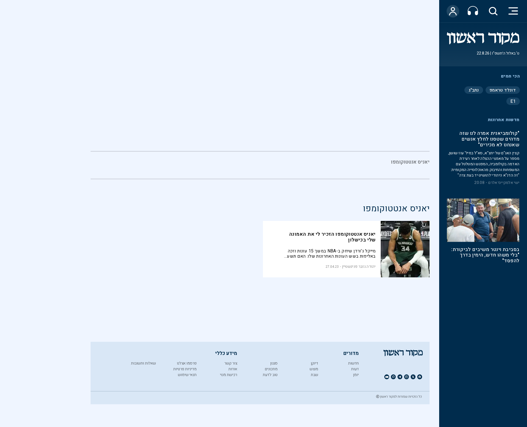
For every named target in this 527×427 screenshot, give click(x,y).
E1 (513, 101)
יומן (356, 375)
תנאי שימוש (187, 375)
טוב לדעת (270, 375)
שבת (314, 375)
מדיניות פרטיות (185, 369)
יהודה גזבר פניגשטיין (359, 266)
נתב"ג (474, 90)
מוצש (314, 369)
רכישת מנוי (228, 375)
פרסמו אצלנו (187, 363)
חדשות (353, 363)
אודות (232, 369)
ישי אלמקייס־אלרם (503, 183)
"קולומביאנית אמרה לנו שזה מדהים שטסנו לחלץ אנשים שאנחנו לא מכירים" (489, 139)
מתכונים (271, 369)
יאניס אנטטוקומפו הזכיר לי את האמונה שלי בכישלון (332, 237)
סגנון (273, 363)
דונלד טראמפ (503, 90)
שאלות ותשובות (143, 363)
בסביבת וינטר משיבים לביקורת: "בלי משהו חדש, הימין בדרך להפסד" (485, 255)
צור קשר (230, 363)
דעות (355, 369)
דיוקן (314, 363)
